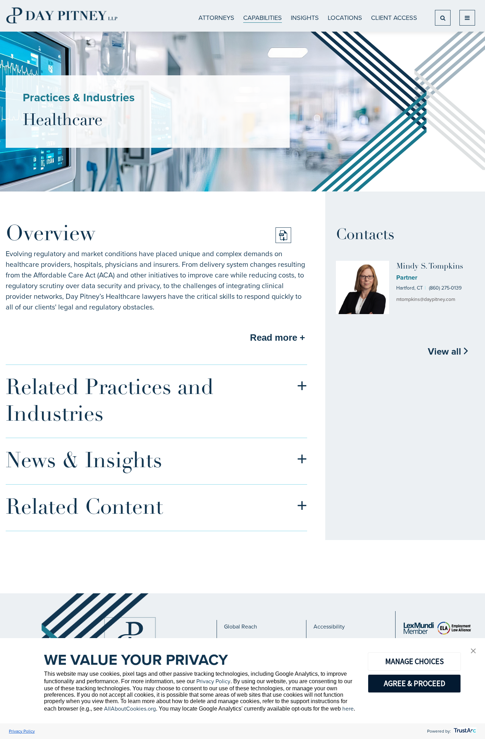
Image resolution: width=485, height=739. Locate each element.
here (348, 709)
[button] (473, 651)
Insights (305, 17)
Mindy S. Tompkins (429, 267)
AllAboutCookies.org (130, 709)
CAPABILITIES (262, 17)
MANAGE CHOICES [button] (414, 661)
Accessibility (329, 626)
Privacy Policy (213, 681)
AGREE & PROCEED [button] (414, 683)
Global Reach (240, 626)
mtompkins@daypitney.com (425, 299)
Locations (345, 17)
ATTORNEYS (216, 17)
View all (446, 351)
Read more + (277, 337)
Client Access (394, 17)
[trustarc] (464, 731)
